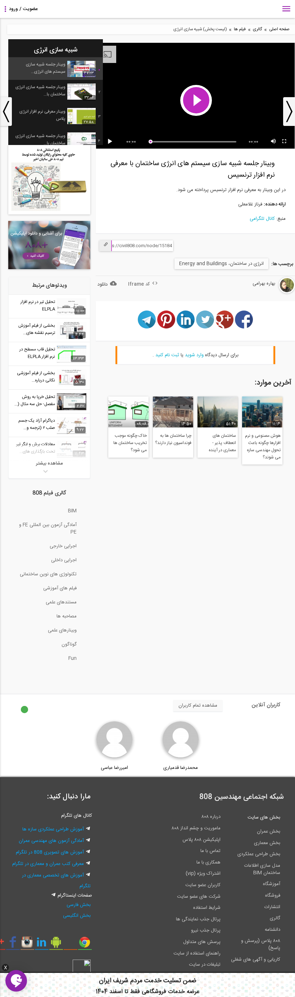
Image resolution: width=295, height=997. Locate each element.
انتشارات (272, 907)
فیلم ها (240, 29)
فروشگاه (272, 895)
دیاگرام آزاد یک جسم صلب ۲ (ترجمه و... (36, 424)
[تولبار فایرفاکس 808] (70, 944)
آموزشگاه (271, 884)
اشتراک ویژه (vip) (203, 874)
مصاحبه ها (66, 616)
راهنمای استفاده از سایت (197, 953)
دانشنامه (272, 930)
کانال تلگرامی (262, 219)
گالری (257, 29)
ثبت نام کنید (167, 355)
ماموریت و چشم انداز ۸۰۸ (196, 828)
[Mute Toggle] (274, 142)
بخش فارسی (79, 905)
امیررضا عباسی (114, 768)
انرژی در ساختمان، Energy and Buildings (221, 264)
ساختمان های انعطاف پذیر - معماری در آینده (222, 443)
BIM (72, 511)
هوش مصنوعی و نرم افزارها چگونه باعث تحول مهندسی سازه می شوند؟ (263, 446)
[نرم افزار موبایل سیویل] (56, 944)
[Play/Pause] (111, 142)
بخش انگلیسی (77, 916)
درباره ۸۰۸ (211, 817)
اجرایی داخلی (64, 560)
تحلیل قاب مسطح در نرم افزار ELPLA (37, 353)
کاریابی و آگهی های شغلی (255, 960)
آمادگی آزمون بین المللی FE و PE (48, 528)
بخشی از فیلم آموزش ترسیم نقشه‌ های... (36, 329)
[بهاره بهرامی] (268, 292)
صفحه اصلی (279, 29)
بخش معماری (267, 843)
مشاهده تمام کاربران (197, 706)
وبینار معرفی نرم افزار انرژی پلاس (42, 115)
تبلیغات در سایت (205, 965)
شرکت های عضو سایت (199, 897)
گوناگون (69, 644)
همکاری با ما (208, 862)
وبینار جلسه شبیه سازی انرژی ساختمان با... (40, 90)
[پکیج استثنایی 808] (49, 213)
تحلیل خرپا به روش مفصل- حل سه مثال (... (34, 400)
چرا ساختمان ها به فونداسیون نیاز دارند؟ (173, 439)
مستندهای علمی (61, 602)
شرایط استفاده (207, 908)
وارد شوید (194, 355)
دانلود (102, 285)
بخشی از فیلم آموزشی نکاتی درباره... (36, 377)
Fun (72, 658)
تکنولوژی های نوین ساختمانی (48, 574)
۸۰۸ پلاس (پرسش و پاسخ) (260, 944)
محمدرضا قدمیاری (180, 768)
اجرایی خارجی (63, 546)
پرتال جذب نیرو (206, 930)
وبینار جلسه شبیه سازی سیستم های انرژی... (45, 68)
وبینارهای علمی (62, 630)
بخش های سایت (264, 817)
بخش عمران (268, 831)
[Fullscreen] (284, 142)
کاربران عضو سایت (203, 885)
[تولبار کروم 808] (84, 944)
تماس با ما (210, 851)
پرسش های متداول (202, 942)
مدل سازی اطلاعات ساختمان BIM (262, 869)
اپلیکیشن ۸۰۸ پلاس (201, 840)
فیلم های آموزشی (60, 588)
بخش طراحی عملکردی (258, 854)
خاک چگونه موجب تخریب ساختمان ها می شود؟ (130, 443)
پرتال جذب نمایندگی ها (198, 919)
